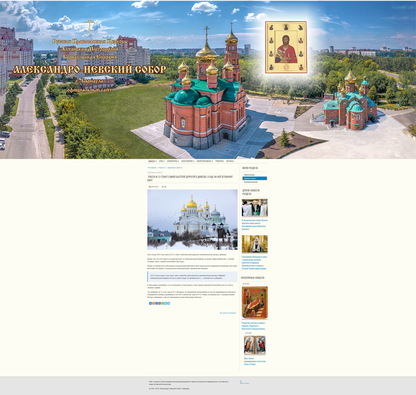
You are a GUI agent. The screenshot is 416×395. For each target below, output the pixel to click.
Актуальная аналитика (251, 182)
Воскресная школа (204, 161)
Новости (151, 161)
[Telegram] (168, 303)
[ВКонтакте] (150, 303)
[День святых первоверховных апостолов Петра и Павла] (255, 345)
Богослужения (187, 161)
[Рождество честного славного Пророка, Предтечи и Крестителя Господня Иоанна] (255, 302)
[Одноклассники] (153, 303)
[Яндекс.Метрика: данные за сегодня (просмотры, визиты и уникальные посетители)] (244, 382)
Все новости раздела (228, 313)
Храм (161, 161)
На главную (152, 167)
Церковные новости (174, 167)
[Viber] (159, 303)
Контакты (230, 161)
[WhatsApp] (162, 303)
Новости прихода (249, 175)
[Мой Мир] (156, 303)
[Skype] (165, 303)
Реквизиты (219, 161)
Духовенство (172, 161)
